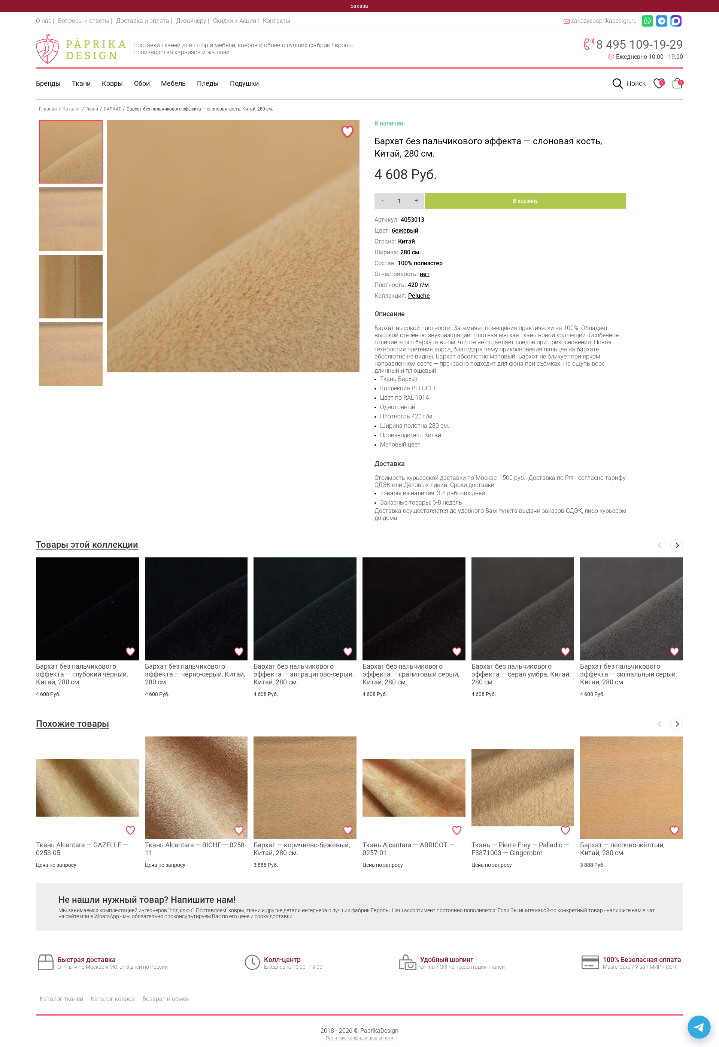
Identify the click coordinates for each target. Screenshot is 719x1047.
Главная (48, 109)
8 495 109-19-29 (639, 44)
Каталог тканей (61, 998)
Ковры (112, 83)
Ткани (92, 109)
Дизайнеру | (192, 20)
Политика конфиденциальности (359, 1038)
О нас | (45, 20)
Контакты (276, 20)
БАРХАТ (112, 109)
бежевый (405, 230)
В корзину (525, 201)
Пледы (208, 83)
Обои (142, 83)
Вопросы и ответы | (85, 20)
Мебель (173, 83)
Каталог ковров (113, 998)
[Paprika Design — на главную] (81, 48)
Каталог (71, 109)
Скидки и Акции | (236, 20)
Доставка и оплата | (144, 20)
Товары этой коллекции (87, 544)
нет (425, 274)
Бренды (48, 83)
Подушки (244, 83)
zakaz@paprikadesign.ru (604, 20)
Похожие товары (72, 723)
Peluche (419, 295)
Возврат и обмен (165, 998)
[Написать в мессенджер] (699, 1027)
